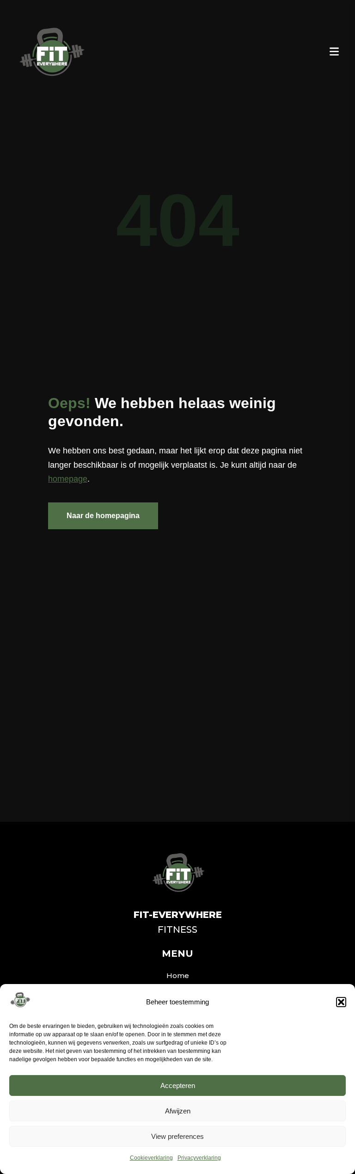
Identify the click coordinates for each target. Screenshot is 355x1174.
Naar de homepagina (103, 516)
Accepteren (177, 1085)
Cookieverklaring (151, 1158)
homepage (67, 478)
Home (177, 975)
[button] (341, 1002)
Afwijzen (177, 1111)
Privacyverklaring (199, 1158)
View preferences (177, 1136)
